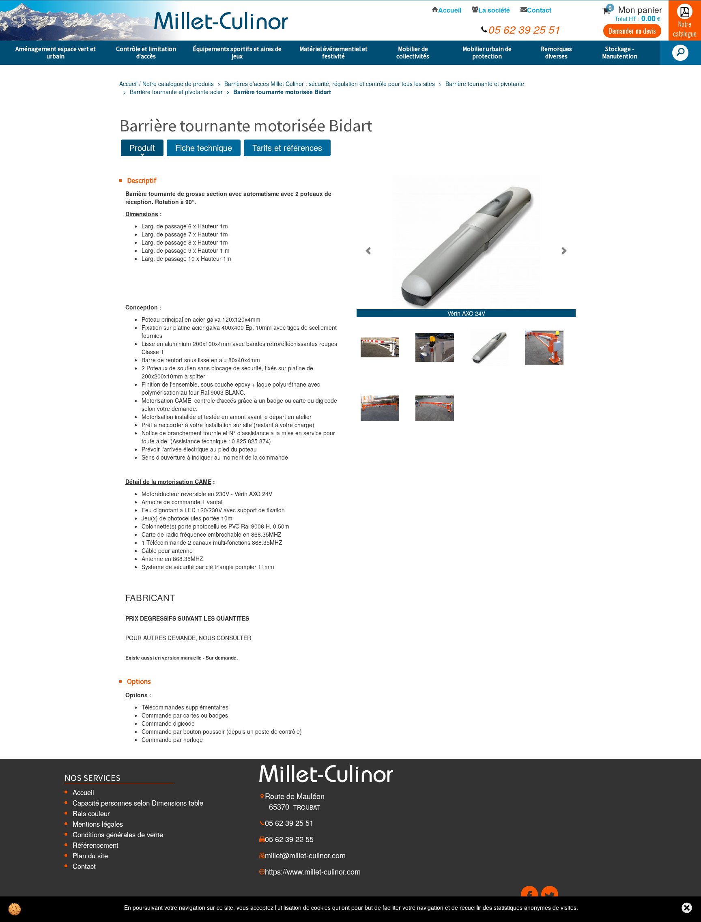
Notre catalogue (685, 29)
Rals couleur (91, 813)
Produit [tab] (142, 147)
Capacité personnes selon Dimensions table (138, 803)
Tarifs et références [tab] (287, 147)
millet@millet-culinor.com (305, 855)
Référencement (95, 845)
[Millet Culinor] (221, 19)
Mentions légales (98, 824)
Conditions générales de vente (118, 834)
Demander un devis (632, 31)
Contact (84, 866)
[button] (369, 250)
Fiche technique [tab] (203, 147)
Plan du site (90, 855)
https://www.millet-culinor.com (313, 871)
